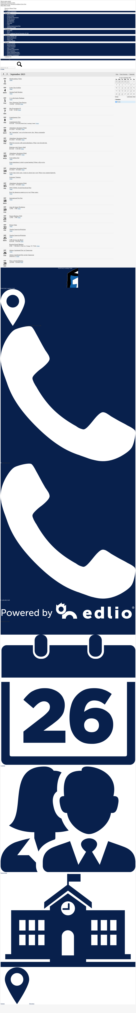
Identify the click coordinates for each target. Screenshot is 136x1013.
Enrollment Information (13, 17)
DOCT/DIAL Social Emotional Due (20, 188)
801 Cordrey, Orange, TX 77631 (33, 325)
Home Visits (13, 225)
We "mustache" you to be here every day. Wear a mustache (27, 132)
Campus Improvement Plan (13, 26)
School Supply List (11, 36)
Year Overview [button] (124, 74)
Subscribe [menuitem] (131, 74)
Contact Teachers (11, 46)
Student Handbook (11, 38)
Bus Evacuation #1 (15, 108)
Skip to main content (6, 1)
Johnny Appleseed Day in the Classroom (21, 255)
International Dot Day (16, 198)
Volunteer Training (15, 177)
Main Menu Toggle (5, 5)
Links (8, 24)
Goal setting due (14, 158)
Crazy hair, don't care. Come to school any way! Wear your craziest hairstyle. (32, 173)
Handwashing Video (15, 79)
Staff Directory (10, 21)
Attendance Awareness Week (18, 128)
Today (116, 97)
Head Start (9, 30)
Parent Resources (11, 45)
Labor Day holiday (15, 87)
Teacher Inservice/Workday (17, 229)
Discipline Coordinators (13, 55)
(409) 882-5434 (6, 463)
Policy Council (10, 48)
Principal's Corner (11, 27)
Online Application (11, 11)
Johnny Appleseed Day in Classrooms (20, 250)
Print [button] (117, 74)
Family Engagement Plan (13, 52)
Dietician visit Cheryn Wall (17, 147)
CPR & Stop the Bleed (16, 240)
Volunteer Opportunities (13, 49)
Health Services (11, 19)
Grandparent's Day (15, 122)
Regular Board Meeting (16, 244)
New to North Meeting (16, 261)
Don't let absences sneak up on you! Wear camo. (23, 192)
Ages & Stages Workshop (17, 207)
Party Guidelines (11, 51)
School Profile (10, 16)
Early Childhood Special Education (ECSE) (18, 33)
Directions (9, 23)
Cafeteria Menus (11, 40)
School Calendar (11, 43)
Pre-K (8, 32)
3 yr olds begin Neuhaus (16, 98)
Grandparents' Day (15, 117)
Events (118, 102)
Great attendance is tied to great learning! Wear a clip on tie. (27, 162)
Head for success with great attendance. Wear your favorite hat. (28, 143)
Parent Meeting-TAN (15, 216)
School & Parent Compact (13, 53)
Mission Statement (11, 14)
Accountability (10, 20)
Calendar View (131, 97)
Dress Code (10, 39)
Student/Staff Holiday (16, 92)
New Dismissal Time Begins (17, 102)
